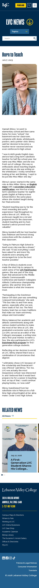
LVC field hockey (28, 270)
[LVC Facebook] (7, 558)
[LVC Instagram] (10, 558)
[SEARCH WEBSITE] (29, 5)
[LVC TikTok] (14, 558)
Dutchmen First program (14, 343)
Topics (15, 31)
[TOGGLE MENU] (34, 5)
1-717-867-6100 (8, 506)
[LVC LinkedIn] (3, 558)
